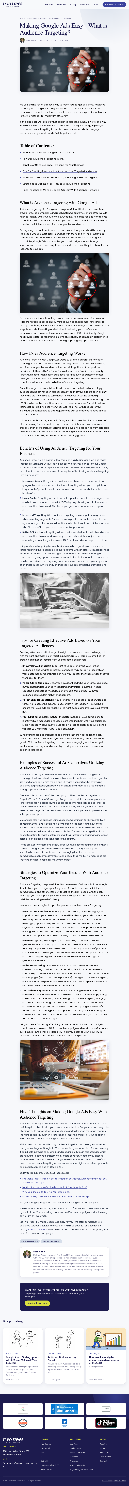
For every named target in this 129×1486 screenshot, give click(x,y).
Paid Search (46, 1444)
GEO (42, 1457)
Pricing (73, 4)
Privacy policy (107, 1481)
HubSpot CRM (46, 1469)
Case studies (105, 1457)
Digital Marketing (29, 1241)
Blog (21, 18)
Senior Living (75, 1448)
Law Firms (74, 1444)
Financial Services (77, 1452)
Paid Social (45, 1448)
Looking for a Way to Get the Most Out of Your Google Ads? (54, 1187)
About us (103, 1444)
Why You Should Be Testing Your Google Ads (46, 1192)
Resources (85, 4)
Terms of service (120, 1481)
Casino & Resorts (77, 1465)
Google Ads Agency (51, 1241)
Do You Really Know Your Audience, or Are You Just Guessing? (55, 1196)
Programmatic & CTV (50, 1465)
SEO (42, 1452)
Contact (103, 1461)
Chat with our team (114, 4)
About (96, 4)
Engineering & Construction (81, 1469)
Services (49, 4)
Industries (61, 4)
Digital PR (45, 1461)
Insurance (74, 1457)
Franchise (74, 1461)
